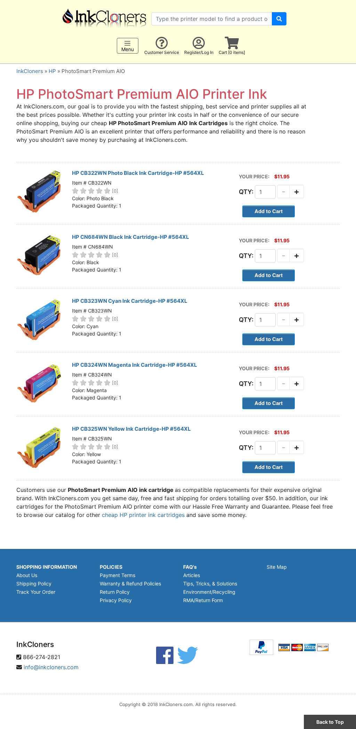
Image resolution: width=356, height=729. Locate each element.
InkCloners (29, 71)
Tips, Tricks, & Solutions (210, 583)
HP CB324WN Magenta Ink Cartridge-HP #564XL (134, 365)
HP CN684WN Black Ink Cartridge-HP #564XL (130, 237)
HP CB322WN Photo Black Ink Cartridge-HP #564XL (138, 173)
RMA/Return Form (203, 600)
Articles (191, 575)
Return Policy (115, 592)
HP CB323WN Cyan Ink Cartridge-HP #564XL (129, 301)
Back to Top (330, 722)
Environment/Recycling (209, 592)
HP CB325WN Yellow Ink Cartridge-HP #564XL (131, 429)
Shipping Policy (33, 583)
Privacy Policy (116, 600)
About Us (26, 575)
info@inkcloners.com (51, 667)
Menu (127, 49)
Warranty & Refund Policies (130, 583)
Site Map (277, 567)
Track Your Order (35, 592)
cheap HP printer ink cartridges (143, 514)
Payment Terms (117, 575)
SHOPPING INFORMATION (46, 567)
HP (52, 71)
